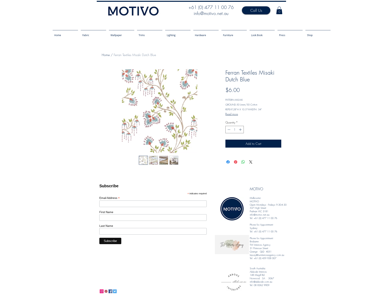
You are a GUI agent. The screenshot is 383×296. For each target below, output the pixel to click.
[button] (279, 10)
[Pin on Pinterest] (235, 162)
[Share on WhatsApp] (243, 162)
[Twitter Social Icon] (115, 291)
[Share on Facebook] (228, 162)
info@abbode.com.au (261, 281)
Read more (231, 114)
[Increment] (240, 129)
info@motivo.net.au (211, 13)
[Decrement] (228, 129)
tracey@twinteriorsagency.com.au (267, 255)
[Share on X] (250, 162)
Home (106, 55)
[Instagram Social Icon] (102, 291)
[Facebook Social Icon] (110, 291)
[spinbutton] (234, 129)
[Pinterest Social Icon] (106, 291)
